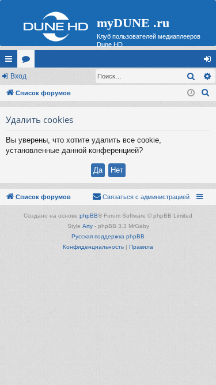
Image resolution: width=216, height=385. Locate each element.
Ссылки (11, 61)
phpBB (88, 215)
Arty (87, 226)
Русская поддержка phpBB (108, 236)
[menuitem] (205, 93)
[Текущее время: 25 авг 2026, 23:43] (191, 93)
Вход (18, 76)
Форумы (28, 61)
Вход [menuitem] (210, 61)
